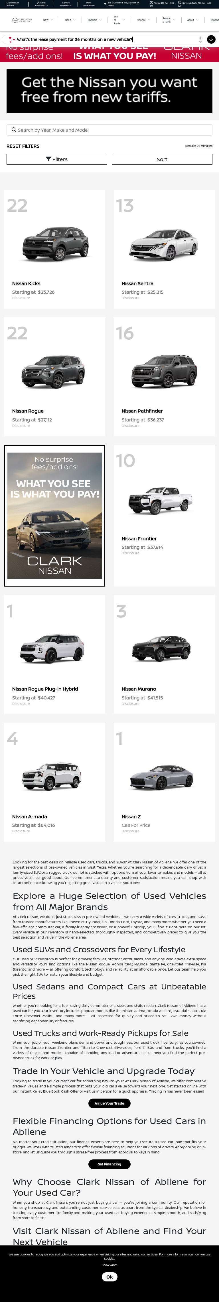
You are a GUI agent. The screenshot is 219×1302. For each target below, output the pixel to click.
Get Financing (109, 1164)
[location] (105, 4)
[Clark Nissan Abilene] (22, 20)
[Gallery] (109, 51)
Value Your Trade (109, 1103)
